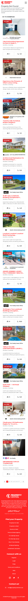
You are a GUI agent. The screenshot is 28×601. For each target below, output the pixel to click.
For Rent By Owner (14, 539)
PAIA (14, 570)
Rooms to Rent (14, 529)
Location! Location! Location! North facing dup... (13, 234)
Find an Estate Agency (14, 532)
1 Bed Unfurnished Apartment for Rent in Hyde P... (13, 42)
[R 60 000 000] (14, 182)
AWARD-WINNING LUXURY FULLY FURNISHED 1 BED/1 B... (13, 272)
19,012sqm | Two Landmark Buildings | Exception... (12, 310)
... (20, 481)
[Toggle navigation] (25, 2)
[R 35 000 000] (14, 371)
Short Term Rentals (14, 542)
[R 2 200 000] (14, 257)
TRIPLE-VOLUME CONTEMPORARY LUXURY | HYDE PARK (12, 348)
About (14, 573)
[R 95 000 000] (14, 295)
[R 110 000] (14, 145)
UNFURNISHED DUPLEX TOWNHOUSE (11, 462)
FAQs (14, 564)
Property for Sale (14, 523)
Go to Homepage (8, 17)
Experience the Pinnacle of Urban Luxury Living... (12, 82)
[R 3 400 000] (14, 333)
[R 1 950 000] (14, 219)
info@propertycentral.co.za (15, 587)
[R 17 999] (14, 447)
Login (14, 561)
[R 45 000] (14, 66)
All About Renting (14, 545)
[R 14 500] (14, 106)
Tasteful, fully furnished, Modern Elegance (11, 121)
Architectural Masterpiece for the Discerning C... (13, 158)
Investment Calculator (14, 548)
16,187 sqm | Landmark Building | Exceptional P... (12, 196)
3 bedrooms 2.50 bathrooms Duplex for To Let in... (13, 423)
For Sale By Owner (14, 535)
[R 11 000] (14, 26)
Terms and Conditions (14, 567)
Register (14, 557)
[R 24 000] (14, 408)
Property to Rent (14, 526)
